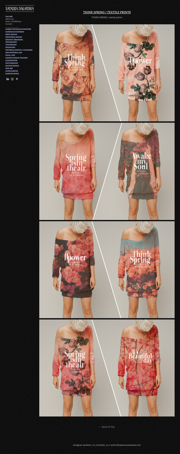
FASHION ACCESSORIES (14, 32)
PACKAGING (10, 47)
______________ (11, 26)
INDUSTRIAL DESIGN (13, 37)
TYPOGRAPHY (11, 45)
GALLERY (9, 17)
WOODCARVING (11, 71)
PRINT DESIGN (11, 34)
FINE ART (9, 68)
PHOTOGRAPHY (11, 63)
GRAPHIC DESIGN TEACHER (16, 58)
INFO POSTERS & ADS (13, 53)
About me (9, 19)
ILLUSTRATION (11, 60)
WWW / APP (10, 55)
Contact (8, 24)
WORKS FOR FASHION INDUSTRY (18, 29)
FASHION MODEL (12, 74)
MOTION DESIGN (12, 66)
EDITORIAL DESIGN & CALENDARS (18, 50)
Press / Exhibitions (13, 21)
